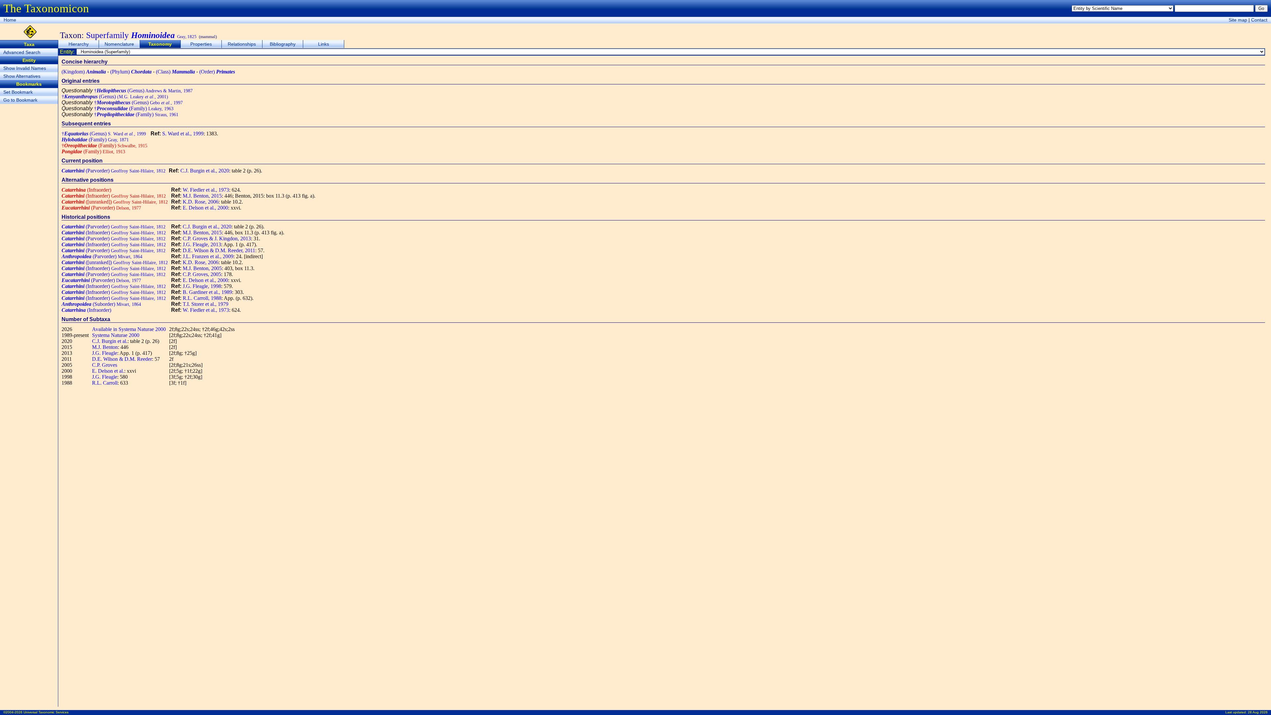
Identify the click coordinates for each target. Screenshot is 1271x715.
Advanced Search (21, 52)
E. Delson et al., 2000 (205, 208)
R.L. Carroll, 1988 (202, 298)
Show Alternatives (21, 76)
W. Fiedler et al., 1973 (206, 190)
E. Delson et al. (108, 371)
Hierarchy (79, 44)
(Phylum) (131, 71)
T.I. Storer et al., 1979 (205, 304)
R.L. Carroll (105, 383)
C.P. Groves (104, 365)
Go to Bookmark (20, 100)
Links (323, 44)
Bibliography (283, 44)
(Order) (217, 71)
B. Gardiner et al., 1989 (207, 292)
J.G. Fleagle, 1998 (202, 286)
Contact (1259, 20)
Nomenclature (119, 44)
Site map (1238, 20)
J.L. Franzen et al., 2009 (208, 256)
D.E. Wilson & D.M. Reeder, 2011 (219, 250)
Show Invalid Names (24, 68)
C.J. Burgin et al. (109, 341)
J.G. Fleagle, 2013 (202, 244)
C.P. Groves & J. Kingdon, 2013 (217, 238)
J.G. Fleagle (104, 353)
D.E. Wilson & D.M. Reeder (122, 359)
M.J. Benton (105, 347)
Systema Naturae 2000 (115, 335)
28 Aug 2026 (1258, 712)
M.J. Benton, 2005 (202, 268)
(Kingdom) (84, 71)
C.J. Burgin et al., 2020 (204, 170)
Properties (201, 44)
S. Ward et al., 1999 (183, 133)
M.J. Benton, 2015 (202, 196)
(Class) (175, 71)
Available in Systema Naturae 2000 (129, 329)
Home (10, 20)
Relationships (242, 44)
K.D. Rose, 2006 (200, 202)
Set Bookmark (18, 92)
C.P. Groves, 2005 (202, 274)
